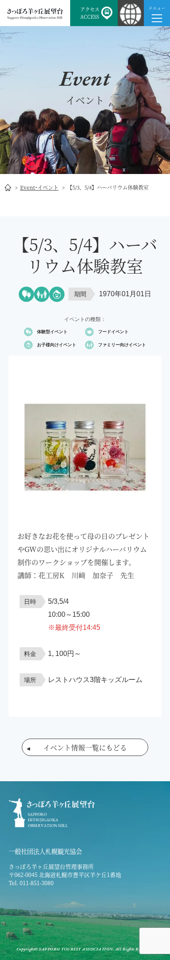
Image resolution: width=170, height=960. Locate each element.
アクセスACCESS (89, 13)
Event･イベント (39, 187)
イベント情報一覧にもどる (85, 748)
